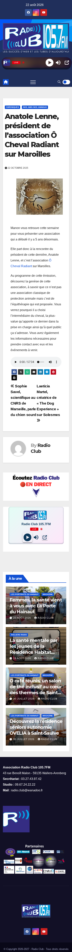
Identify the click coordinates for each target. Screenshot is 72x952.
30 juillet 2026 (24, 698)
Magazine (48, 594)
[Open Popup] (67, 62)
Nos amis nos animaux (35, 107)
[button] (59, 82)
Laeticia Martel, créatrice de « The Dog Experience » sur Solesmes (48, 400)
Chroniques (12, 107)
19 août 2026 (22, 658)
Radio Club (46, 618)
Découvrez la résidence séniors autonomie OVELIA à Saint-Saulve (36, 727)
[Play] (49, 62)
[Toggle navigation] (33, 82)
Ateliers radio (19, 635)
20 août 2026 (22, 618)
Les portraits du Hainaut (25, 594)
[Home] (6, 82)
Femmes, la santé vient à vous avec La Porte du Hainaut (36, 605)
